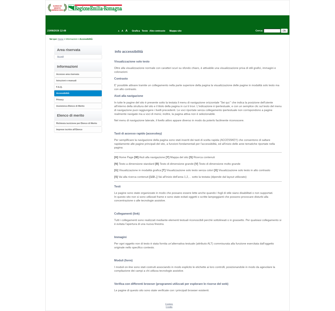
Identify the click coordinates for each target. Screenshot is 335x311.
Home (60, 39)
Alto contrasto (157, 30)
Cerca (259, 30)
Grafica (136, 30)
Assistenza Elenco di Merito (70, 106)
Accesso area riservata (67, 74)
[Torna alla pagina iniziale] (84, 7)
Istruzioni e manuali (66, 80)
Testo (145, 30)
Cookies (169, 304)
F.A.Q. (59, 87)
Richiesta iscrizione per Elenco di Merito (76, 123)
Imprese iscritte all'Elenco (69, 129)
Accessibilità (62, 93)
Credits (169, 307)
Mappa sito (175, 30)
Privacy (60, 99)
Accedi (60, 56)
